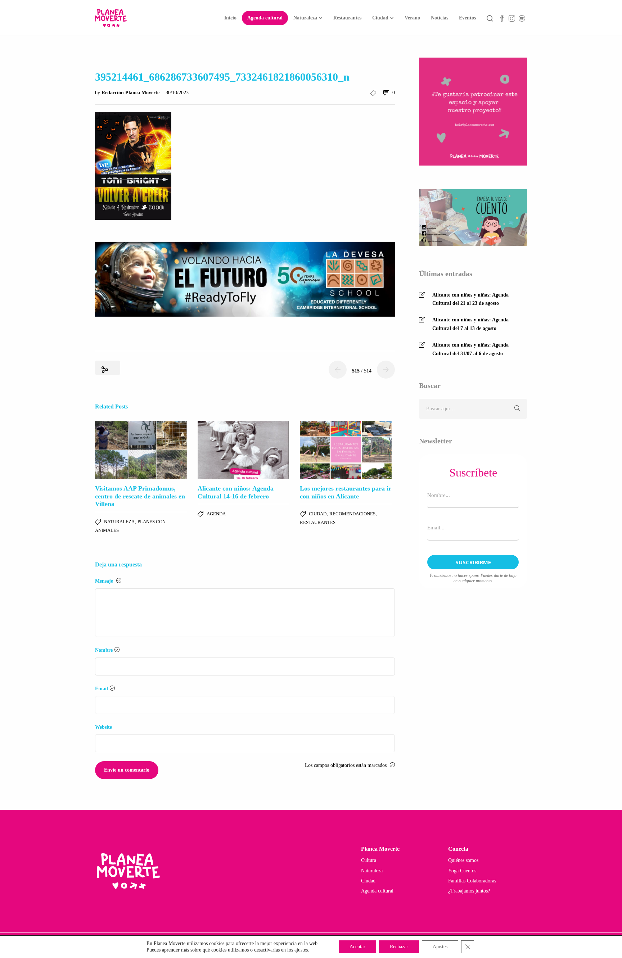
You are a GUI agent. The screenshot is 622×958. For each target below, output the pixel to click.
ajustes (301, 950)
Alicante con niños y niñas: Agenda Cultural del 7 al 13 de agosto (470, 324)
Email (101, 688)
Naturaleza (305, 18)
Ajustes (440, 946)
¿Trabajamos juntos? (469, 891)
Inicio (230, 18)
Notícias (439, 18)
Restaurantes (347, 18)
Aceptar (357, 946)
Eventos (467, 18)
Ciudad (380, 18)
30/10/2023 (177, 92)
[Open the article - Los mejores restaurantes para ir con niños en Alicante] (346, 450)
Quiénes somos (463, 860)
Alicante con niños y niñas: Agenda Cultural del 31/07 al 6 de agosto (470, 349)
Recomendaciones (352, 513)
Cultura (368, 860)
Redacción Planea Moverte (131, 92)
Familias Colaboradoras (472, 881)
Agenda (216, 513)
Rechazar (399, 946)
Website (103, 727)
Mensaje (104, 581)
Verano (412, 18)
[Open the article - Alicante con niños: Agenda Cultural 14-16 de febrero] (243, 450)
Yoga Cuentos (462, 870)
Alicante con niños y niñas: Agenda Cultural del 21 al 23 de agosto (470, 299)
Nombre (104, 650)
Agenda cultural (265, 18)
